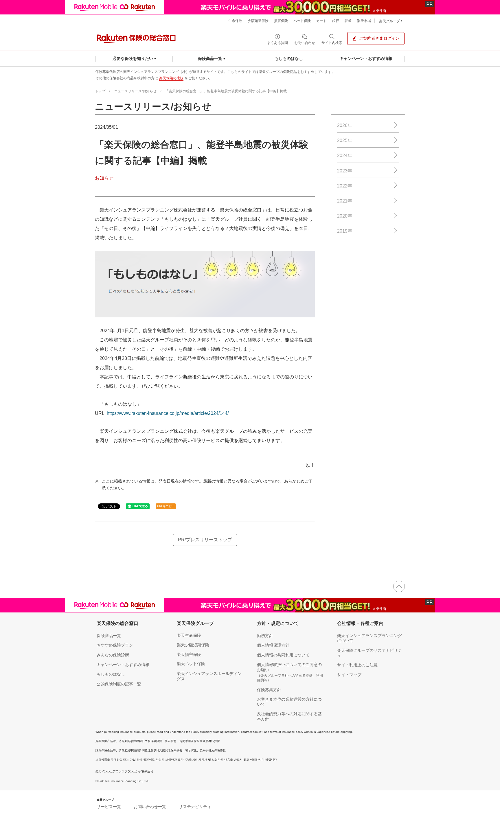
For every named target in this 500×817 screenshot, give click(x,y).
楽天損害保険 (189, 654)
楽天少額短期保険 (193, 645)
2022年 (344, 185)
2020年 (344, 216)
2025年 (344, 140)
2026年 (344, 125)
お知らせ (104, 178)
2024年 (344, 155)
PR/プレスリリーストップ (205, 539)
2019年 (344, 231)
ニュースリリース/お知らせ (135, 91)
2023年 (344, 170)
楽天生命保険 (189, 635)
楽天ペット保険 (191, 663)
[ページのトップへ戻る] (399, 586)
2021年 (344, 200)
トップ (100, 91)
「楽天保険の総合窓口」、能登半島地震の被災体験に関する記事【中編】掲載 (226, 91)
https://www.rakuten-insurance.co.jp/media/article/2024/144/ (168, 413)
